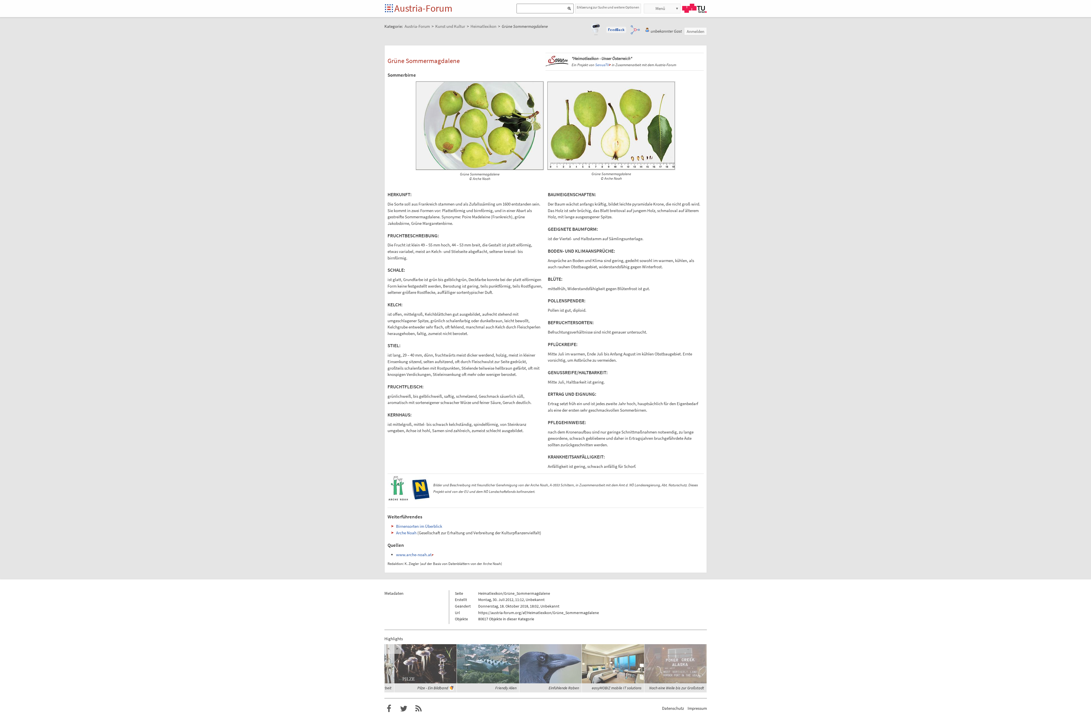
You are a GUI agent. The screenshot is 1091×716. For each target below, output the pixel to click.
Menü (660, 8)
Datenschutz (673, 708)
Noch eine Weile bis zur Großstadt (676, 687)
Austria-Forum (423, 8)
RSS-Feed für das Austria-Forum (418, 708)
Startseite (389, 9)
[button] (616, 30)
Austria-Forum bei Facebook (388, 708)
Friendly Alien (506, 687)
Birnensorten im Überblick (419, 526)
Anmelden (695, 31)
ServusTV (602, 64)
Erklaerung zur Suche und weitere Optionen (608, 7)
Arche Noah (406, 532)
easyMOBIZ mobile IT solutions (617, 687)
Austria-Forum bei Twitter (403, 708)
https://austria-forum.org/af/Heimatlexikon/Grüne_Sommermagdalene (538, 612)
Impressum (697, 708)
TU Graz (694, 8)
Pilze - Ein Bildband (432, 687)
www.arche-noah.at (414, 554)
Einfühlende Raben (564, 687)
